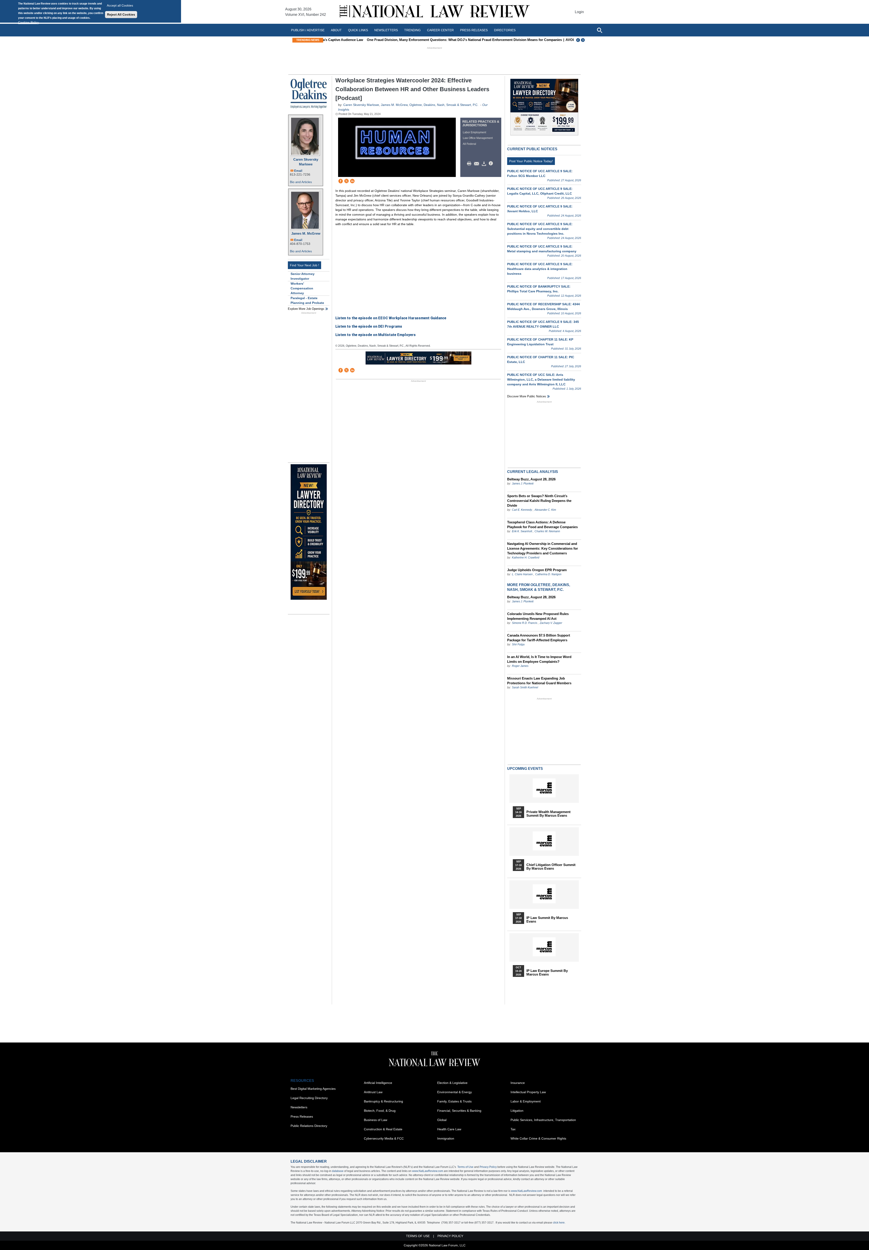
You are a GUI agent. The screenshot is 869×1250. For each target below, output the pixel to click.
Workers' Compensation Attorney (302, 288)
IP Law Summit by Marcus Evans (547, 919)
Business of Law (375, 1120)
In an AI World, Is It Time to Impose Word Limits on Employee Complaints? (539, 659)
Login (579, 12)
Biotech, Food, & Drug (380, 1110)
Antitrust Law (373, 1092)
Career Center (440, 30)
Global (441, 1120)
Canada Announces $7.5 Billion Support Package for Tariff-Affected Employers (538, 637)
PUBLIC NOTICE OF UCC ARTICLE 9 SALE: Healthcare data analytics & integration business (540, 268)
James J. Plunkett (522, 483)
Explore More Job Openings (306, 308)
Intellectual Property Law (528, 1092)
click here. (559, 1222)
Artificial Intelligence (378, 1083)
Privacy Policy (488, 1167)
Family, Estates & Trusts (454, 1101)
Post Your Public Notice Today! (531, 161)
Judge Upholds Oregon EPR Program (537, 570)
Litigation (517, 1110)
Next (583, 40)
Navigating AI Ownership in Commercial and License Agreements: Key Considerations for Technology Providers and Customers (542, 548)
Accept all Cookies (120, 5)
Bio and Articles (301, 182)
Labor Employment (474, 132)
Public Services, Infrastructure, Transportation (543, 1120)
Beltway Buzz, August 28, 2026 (531, 479)
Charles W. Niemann (547, 531)
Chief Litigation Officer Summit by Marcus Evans (550, 866)
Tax (513, 1129)
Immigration (445, 1138)
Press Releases (302, 1116)
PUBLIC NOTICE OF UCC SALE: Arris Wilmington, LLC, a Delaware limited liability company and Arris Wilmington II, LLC (541, 379)
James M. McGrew (305, 233)
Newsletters (386, 30)
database (338, 1171)
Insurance (518, 1083)
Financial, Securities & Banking (459, 1110)
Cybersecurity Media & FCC (384, 1138)
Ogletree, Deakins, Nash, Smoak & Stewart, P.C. (443, 105)
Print (470, 163)
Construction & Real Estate (383, 1129)
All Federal (469, 144)
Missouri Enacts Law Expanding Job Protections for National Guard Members (539, 680)
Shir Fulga (518, 644)
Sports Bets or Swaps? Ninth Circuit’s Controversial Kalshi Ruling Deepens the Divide (539, 500)
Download (484, 163)
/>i (491, 163)
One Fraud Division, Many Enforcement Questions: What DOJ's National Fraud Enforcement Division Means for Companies (423, 40)
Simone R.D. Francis (525, 623)
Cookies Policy (28, 22)
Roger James (520, 666)
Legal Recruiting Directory (309, 1098)
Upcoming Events (525, 769)
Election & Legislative (452, 1083)
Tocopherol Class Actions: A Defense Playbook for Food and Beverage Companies (542, 524)
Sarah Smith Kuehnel (525, 687)
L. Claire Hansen (522, 574)
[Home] (434, 12)
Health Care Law (449, 1129)
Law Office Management (478, 138)
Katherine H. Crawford (525, 557)
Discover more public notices (526, 396)
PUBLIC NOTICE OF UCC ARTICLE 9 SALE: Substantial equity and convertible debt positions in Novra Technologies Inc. (540, 228)
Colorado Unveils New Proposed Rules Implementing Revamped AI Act (538, 616)
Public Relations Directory (309, 1126)
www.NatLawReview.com (427, 1171)
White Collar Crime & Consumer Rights (538, 1138)
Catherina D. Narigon (548, 574)
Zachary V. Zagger (551, 623)
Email (298, 170)
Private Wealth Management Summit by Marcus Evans (548, 813)
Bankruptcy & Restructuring (383, 1101)
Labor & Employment (526, 1101)
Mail (477, 163)
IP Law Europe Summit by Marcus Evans (547, 972)
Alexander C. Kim (545, 509)
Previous (578, 40)
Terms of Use (465, 1167)
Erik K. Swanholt (522, 531)
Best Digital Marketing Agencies (313, 1088)
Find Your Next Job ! (304, 265)
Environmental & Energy (454, 1092)
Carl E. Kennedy (522, 509)
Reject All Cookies (121, 14)
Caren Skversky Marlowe (305, 161)
